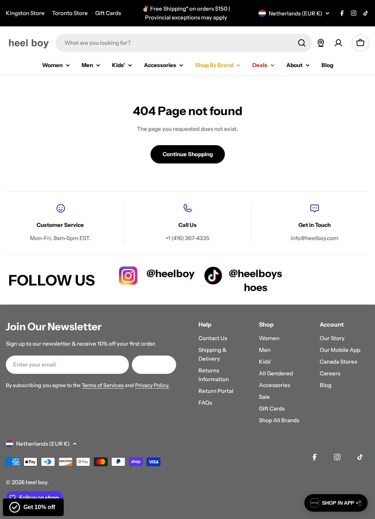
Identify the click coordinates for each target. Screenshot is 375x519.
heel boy (36, 482)
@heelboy (170, 273)
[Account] (338, 42)
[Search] (301, 42)
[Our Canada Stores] (320, 42)
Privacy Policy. (152, 385)
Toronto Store (70, 13)
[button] (336, 503)
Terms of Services (103, 385)
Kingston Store (25, 13)
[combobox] (184, 43)
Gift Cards (108, 13)
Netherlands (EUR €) (295, 13)
